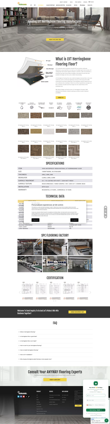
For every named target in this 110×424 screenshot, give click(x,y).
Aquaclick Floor (40, 409)
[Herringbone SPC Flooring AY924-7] (61, 130)
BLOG (71, 2)
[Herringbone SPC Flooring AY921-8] (36, 131)
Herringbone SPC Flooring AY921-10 (48, 142)
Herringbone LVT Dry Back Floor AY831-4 (74, 142)
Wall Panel (39, 404)
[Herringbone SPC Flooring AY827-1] (23, 131)
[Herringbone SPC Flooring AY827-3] (86, 115)
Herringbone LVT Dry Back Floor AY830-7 (74, 158)
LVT (37, 395)
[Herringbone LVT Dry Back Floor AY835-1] (86, 131)
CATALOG (85, 2)
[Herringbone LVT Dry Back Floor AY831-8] (23, 148)
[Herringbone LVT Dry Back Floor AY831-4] (74, 131)
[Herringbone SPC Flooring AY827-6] (23, 115)
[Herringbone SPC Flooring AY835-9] (61, 114)
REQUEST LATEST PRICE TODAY (55, 39)
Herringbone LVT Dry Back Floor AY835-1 (86, 142)
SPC (37, 397)
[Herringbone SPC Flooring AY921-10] (48, 131)
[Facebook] (21, 397)
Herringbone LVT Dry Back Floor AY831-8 (23, 158)
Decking (38, 402)
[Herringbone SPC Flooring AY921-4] (74, 115)
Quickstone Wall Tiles (41, 413)
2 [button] (56, 301)
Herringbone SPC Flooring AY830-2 (36, 126)
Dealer (63, 402)
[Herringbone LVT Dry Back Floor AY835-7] (61, 151)
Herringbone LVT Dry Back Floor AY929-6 (48, 158)
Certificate (64, 399)
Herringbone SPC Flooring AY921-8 (36, 142)
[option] (27, 290)
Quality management (53, 404)
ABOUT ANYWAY (63, 2)
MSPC (38, 399)
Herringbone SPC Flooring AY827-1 (23, 142)
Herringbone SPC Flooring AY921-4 (74, 126)
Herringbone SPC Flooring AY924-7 (61, 142)
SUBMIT (78, 405)
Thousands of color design (54, 395)
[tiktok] (29, 397)
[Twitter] (26, 397)
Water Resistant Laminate (42, 411)
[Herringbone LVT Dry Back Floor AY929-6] (48, 151)
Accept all (74, 220)
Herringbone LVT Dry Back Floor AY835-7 (61, 158)
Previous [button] (19, 292)
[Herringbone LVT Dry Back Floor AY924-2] (36, 150)
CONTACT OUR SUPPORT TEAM (77, 312)
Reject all (35, 220)
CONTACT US (60, 97)
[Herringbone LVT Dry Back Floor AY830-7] (74, 150)
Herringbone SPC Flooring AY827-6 (23, 126)
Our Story (64, 397)
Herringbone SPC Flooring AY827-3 (86, 126)
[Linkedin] (18, 397)
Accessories (39, 406)
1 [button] (54, 301)
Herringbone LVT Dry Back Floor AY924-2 (36, 158)
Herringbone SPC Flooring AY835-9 (61, 126)
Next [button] (90, 292)
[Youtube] (24, 397)
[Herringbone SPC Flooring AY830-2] (36, 115)
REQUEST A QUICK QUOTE (55, 379)
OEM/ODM (51, 397)
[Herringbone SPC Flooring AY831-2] (48, 115)
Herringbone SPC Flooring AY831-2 (48, 126)
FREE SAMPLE (78, 2)
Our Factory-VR (65, 395)
